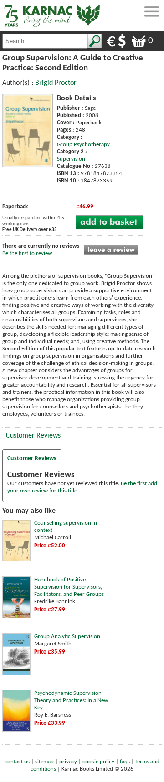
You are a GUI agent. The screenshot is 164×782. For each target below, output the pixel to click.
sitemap (44, 762)
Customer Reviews (33, 435)
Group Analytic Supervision (67, 636)
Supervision (71, 159)
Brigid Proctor (56, 83)
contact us (17, 762)
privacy (68, 762)
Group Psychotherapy (83, 145)
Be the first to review (27, 253)
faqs (125, 762)
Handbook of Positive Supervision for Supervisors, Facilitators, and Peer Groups (69, 587)
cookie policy (98, 762)
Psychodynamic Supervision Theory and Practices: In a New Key (71, 700)
